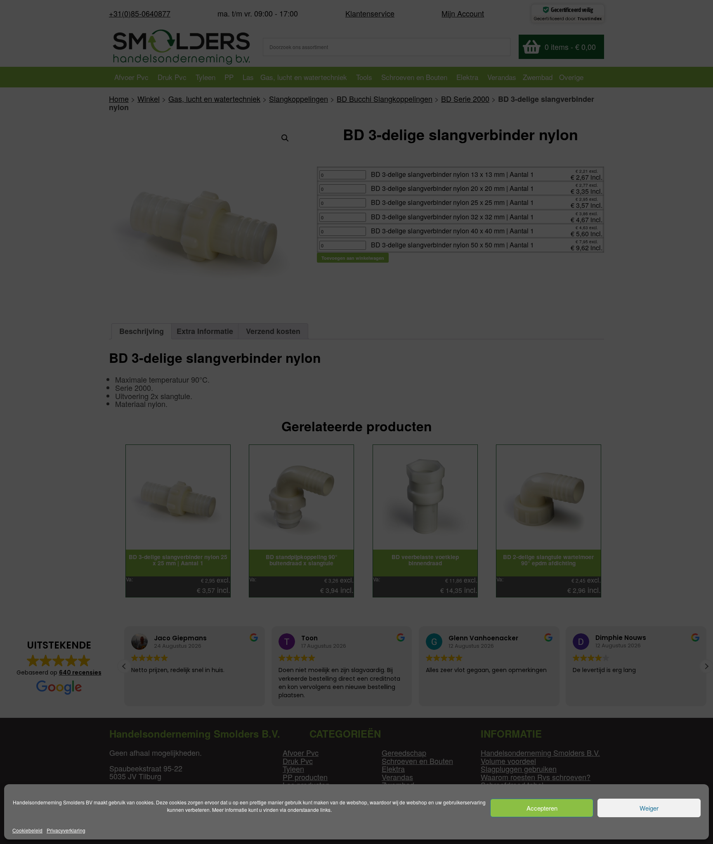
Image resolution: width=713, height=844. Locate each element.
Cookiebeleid (27, 830)
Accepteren (541, 808)
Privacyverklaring (66, 830)
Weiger (649, 808)
